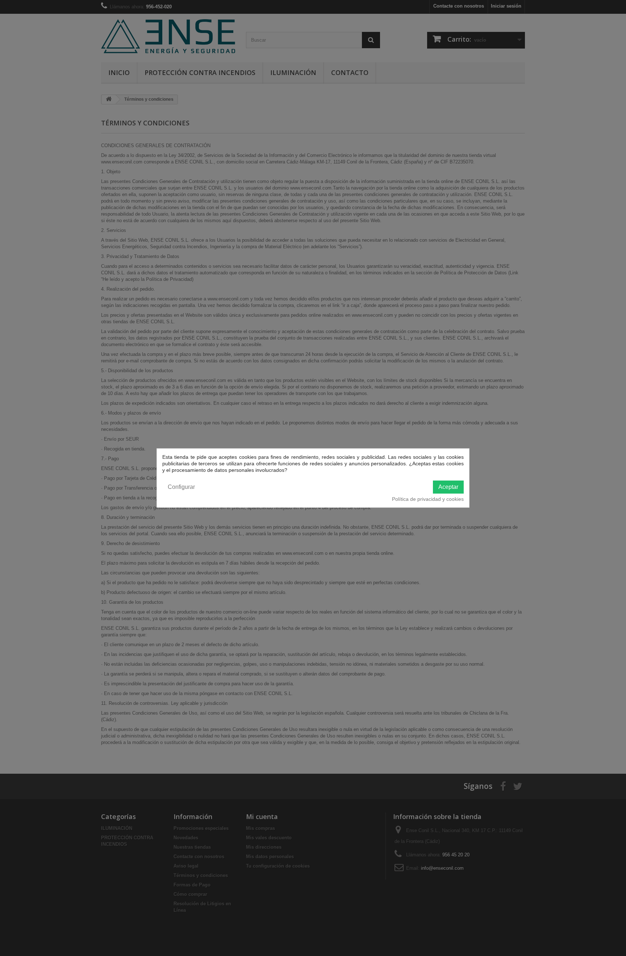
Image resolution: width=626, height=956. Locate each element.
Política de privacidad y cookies (428, 499)
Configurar (181, 487)
